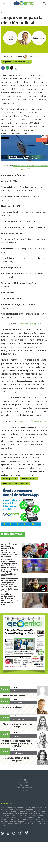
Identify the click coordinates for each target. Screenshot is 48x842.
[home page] (24, 3)
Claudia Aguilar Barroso (18, 754)
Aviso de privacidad (8, 803)
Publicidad (24, 785)
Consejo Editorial (24, 782)
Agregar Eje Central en (14, 61)
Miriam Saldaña (18, 719)
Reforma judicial (29, 479)
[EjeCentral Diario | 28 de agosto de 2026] (24, 643)
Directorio (24, 779)
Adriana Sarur (17, 691)
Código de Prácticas (24, 787)
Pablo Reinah (17, 703)
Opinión (4, 12)
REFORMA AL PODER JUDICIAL (15, 483)
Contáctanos (24, 790)
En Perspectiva (9, 479)
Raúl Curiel (16, 736)
